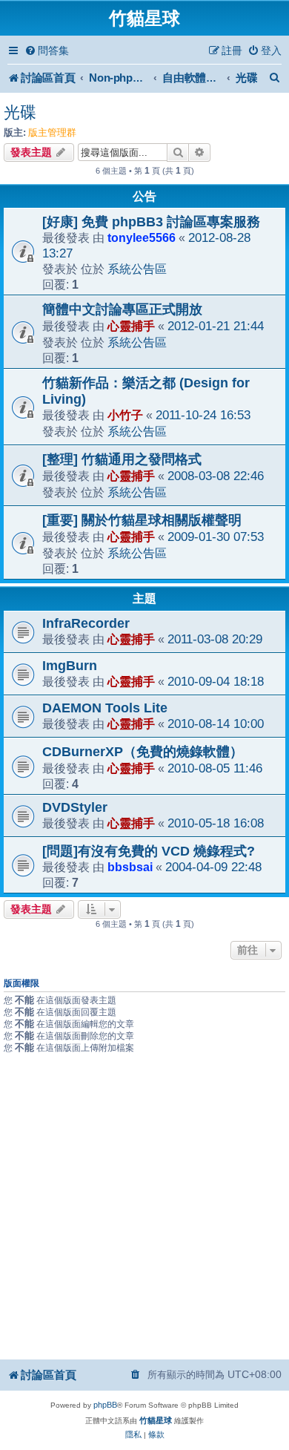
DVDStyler (74, 807)
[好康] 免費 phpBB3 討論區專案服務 (151, 221)
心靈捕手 (131, 325)
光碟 (20, 112)
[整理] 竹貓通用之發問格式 (122, 459)
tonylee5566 (141, 237)
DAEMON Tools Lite (104, 708)
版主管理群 (52, 132)
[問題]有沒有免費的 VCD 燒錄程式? (148, 851)
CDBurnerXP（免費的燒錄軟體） (142, 751)
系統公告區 (137, 268)
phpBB (105, 1404)
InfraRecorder (86, 623)
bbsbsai (130, 866)
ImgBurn (69, 665)
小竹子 (125, 414)
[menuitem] (46, 51)
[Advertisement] (144, 1206)
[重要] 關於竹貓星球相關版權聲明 (142, 520)
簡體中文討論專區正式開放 (122, 309)
